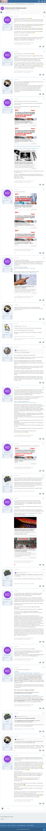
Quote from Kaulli (20, 739)
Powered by (23, 829)
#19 (43, 736)
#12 (43, 475)
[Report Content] (40, 46)
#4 (43, 98)
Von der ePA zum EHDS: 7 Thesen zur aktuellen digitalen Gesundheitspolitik (24, 162)
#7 (43, 304)
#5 (43, 189)
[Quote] (43, 46)
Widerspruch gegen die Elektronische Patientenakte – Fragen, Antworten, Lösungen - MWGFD (23, 206)
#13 (43, 498)
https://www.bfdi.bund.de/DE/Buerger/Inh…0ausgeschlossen (26, 148)
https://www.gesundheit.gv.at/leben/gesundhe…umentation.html (26, 672)
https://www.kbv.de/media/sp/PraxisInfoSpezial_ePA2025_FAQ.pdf (27, 146)
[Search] (39, 1)
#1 (43, 16)
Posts (3, 29)
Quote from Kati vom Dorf (22, 350)
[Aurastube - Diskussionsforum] (4, 1)
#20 (43, 755)
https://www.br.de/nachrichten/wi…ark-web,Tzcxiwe (24, 515)
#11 (43, 443)
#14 (43, 569)
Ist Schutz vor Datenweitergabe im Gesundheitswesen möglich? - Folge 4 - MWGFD (24, 140)
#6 (43, 257)
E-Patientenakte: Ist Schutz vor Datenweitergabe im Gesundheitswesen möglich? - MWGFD (24, 224)
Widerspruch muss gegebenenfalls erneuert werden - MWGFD (25, 460)
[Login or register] (42, 1)
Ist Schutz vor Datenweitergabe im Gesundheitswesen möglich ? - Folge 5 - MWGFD (24, 122)
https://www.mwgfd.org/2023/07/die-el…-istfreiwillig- (24, 268)
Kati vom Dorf (9, 9)
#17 (43, 667)
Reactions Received (6, 26)
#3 (43, 79)
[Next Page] (8, 12)
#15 (43, 590)
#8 (43, 323)
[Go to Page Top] (44, 829)
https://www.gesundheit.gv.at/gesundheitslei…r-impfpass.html (26, 695)
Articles (4, 488)
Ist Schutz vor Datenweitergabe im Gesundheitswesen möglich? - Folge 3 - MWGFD (24, 242)
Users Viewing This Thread (7, 816)
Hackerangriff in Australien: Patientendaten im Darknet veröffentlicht (25, 550)
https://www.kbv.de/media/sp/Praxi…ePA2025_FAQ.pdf (25, 402)
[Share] (44, 12)
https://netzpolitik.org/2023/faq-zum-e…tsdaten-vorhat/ (25, 272)
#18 (43, 713)
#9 (43, 347)
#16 (43, 646)
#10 (43, 387)
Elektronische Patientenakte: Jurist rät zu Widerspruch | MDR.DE (24, 287)
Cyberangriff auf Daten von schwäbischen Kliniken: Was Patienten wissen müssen (25, 530)
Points (4, 28)
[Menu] (44, 1)
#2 (43, 51)
